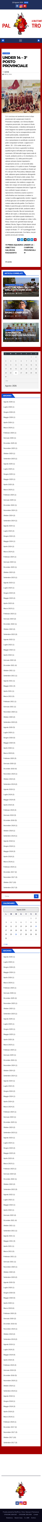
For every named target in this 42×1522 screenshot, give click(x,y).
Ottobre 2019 (8, 779)
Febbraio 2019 (9, 810)
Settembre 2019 (9, 784)
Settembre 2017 (9, 887)
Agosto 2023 (8, 583)
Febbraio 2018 (9, 867)
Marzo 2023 (8, 608)
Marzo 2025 (8, 489)
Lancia (6, 72)
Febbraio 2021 (9, 701)
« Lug (5, 944)
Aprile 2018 (8, 856)
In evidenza (6, 53)
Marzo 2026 (8, 427)
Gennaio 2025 (9, 500)
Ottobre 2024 (8, 515)
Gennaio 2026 (9, 438)
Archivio (33, 1518)
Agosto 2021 (8, 681)
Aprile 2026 (8, 422)
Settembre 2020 (9, 722)
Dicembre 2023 (9, 567)
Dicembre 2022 (9, 624)
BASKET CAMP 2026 (16, 312)
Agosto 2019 (8, 789)
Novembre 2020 (9, 712)
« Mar (6, 380)
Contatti (36, 1514)
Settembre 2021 (9, 676)
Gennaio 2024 (9, 562)
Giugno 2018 (8, 846)
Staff (20, 293)
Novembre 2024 (9, 510)
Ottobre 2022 (8, 629)
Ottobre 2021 (8, 670)
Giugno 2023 (8, 593)
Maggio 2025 (8, 479)
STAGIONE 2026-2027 (10, 1514)
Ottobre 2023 (8, 572)
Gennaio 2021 (9, 707)
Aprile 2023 (8, 603)
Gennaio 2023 (9, 619)
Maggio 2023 (8, 598)
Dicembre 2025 (9, 443)
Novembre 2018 (9, 825)
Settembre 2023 (9, 577)
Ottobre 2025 (8, 453)
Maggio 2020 (8, 743)
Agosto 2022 (8, 639)
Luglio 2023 (8, 588)
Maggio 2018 (8, 851)
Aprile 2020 (8, 748)
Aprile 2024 (8, 546)
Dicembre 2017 (9, 872)
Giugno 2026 (8, 412)
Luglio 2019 (8, 794)
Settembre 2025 (9, 458)
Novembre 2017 (9, 877)
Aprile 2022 (8, 655)
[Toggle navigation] (20, 40)
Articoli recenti (10, 284)
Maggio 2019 (8, 800)
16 (36, 926)
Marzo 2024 (8, 552)
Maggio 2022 (8, 650)
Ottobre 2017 (8, 882)
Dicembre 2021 (9, 665)
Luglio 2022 (8, 645)
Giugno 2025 (8, 474)
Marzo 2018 (8, 862)
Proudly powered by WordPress (12, 1512)
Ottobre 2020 (8, 717)
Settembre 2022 (9, 634)
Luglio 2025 (8, 469)
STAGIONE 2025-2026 (25, 1514)
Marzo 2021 (8, 696)
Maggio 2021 (8, 686)
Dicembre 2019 (9, 769)
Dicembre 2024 (9, 505)
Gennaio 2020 (9, 763)
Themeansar (35, 1512)
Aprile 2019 (8, 805)
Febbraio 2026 (9, 433)
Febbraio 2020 (9, 758)
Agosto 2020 (8, 727)
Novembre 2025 (9, 448)
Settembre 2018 (9, 836)
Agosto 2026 (8, 402)
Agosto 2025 (8, 464)
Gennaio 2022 (9, 660)
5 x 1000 (26, 1518)
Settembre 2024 (9, 521)
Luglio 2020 (8, 732)
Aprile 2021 (8, 691)
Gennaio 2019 (9, 815)
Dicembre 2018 (9, 820)
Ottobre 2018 (8, 831)
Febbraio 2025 (9, 495)
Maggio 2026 (8, 417)
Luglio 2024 (8, 531)
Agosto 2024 (8, 526)
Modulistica (9, 1518)
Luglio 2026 (8, 407)
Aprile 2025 (8, 484)
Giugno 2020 (8, 738)
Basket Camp (18, 1518)
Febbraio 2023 (9, 614)
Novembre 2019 (9, 774)
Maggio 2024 (8, 541)
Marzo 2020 (8, 753)
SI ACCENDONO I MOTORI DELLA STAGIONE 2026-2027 (19, 290)
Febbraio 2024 (9, 557)
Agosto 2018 (8, 841)
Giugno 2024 (8, 536)
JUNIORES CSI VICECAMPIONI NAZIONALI (20, 334)
